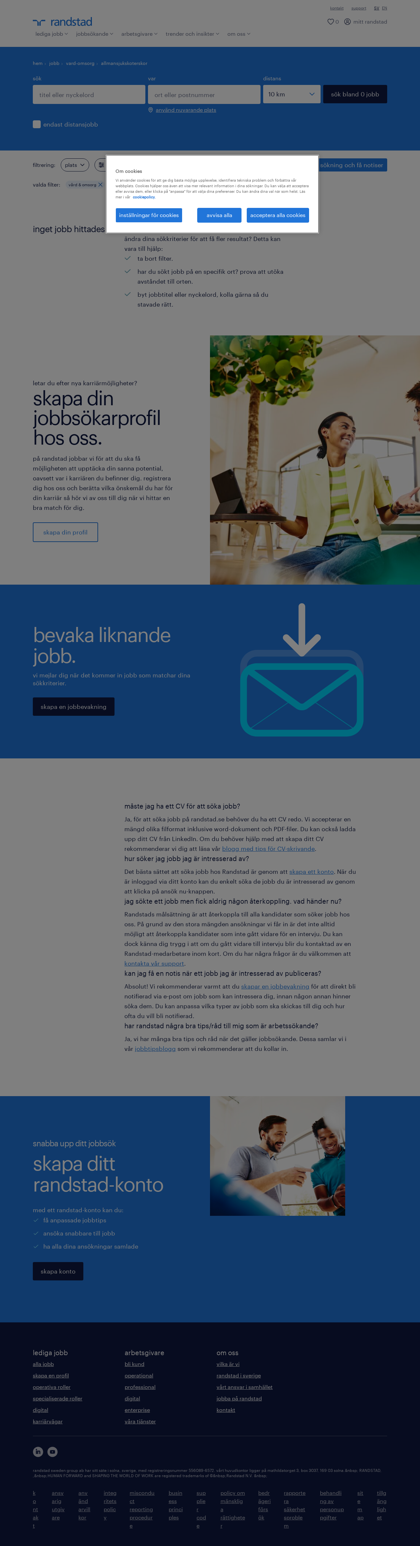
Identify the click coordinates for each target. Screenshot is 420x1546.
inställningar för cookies (149, 215)
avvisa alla (219, 215)
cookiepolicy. (144, 197)
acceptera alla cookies (277, 215)
